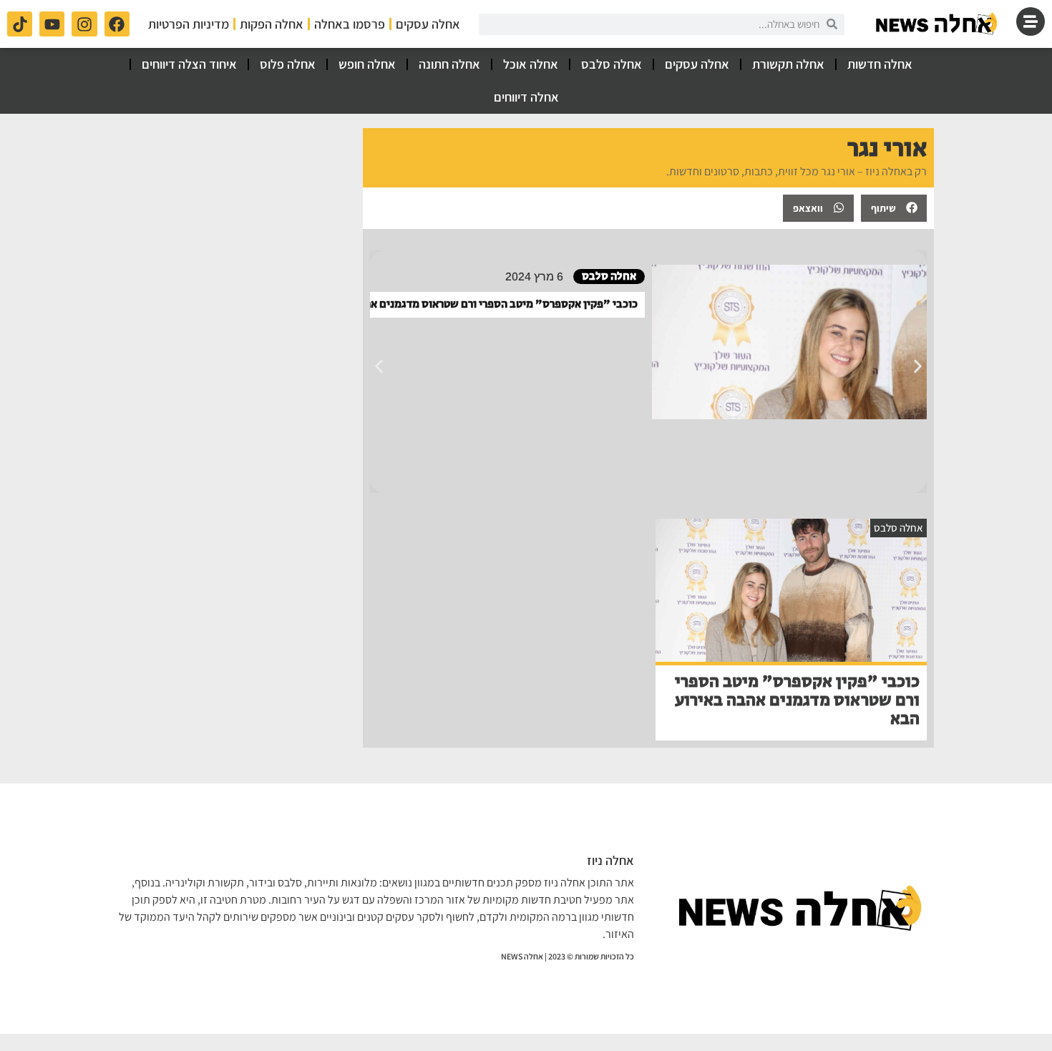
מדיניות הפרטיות (188, 24)
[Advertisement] (233, 217)
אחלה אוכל (530, 64)
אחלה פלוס (288, 64)
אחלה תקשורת (788, 64)
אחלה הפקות (271, 24)
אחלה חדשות (879, 64)
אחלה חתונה (449, 64)
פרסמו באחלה (349, 24)
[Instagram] (84, 23)
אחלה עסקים (428, 24)
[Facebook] (117, 23)
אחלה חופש (367, 64)
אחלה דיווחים (526, 97)
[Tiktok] (19, 23)
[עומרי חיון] (937, 24)
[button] (894, 208)
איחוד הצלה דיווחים (189, 64)
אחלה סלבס (611, 64)
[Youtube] (51, 23)
